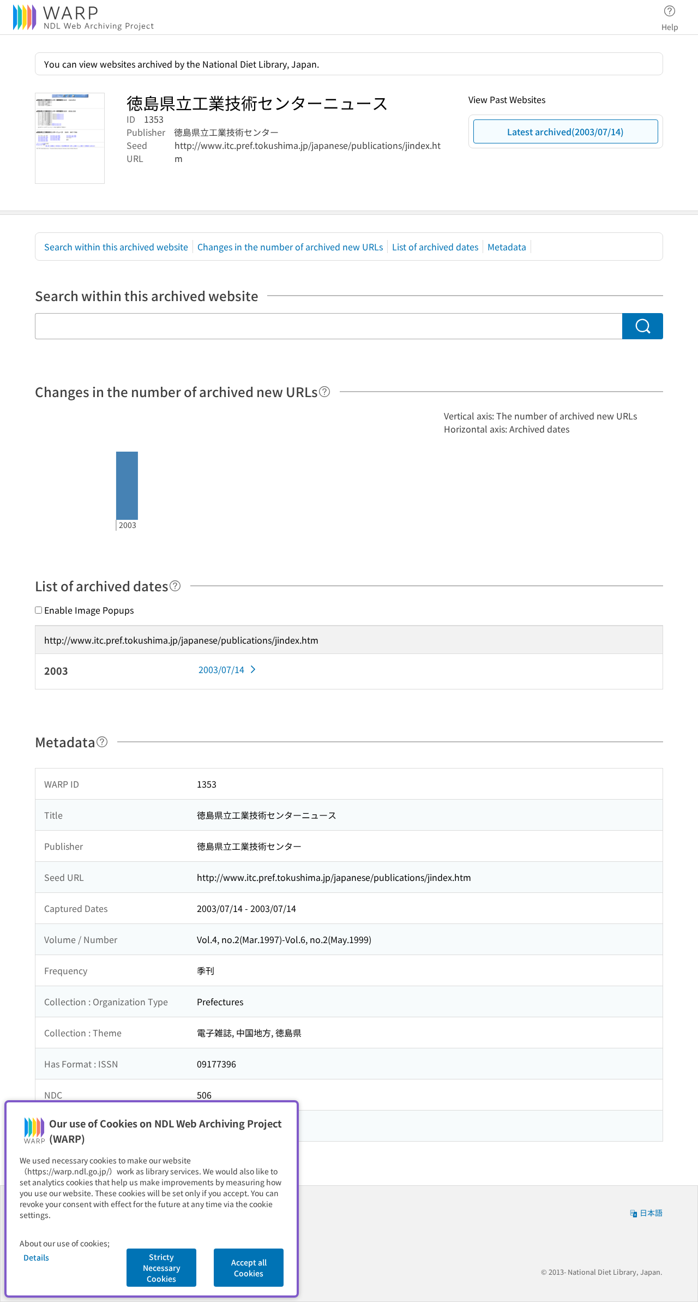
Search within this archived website (116, 246)
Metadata (507, 246)
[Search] (642, 326)
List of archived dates (435, 246)
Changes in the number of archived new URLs (290, 246)
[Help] (324, 391)
